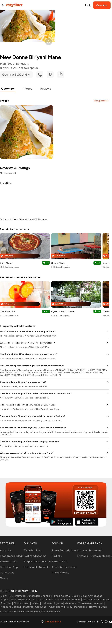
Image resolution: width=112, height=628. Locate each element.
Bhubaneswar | (22, 603)
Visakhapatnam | (92, 599)
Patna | (107, 599)
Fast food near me (35, 556)
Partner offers (9, 561)
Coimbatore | (63, 599)
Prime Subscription (64, 550)
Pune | (56, 595)
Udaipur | (17, 606)
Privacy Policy (60, 572)
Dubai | (76, 595)
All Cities (102, 606)
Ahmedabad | (96, 595)
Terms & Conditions (64, 567)
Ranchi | (77, 599)
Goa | (84, 595)
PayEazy (57, 556)
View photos (100, 101)
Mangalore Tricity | (85, 606)
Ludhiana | (48, 603)
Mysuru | (59, 603)
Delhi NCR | (7, 595)
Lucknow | (39, 599)
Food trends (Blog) (11, 556)
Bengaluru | (33, 595)
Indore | (36, 603)
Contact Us (7, 572)
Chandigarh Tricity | (61, 606)
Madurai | (28, 606)
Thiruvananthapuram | (91, 603)
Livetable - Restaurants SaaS (94, 556)
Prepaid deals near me (37, 561)
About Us (5, 550)
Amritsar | (7, 603)
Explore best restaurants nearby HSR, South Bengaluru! (30, 611)
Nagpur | (6, 606)
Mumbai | (20, 595)
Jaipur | (5, 599)
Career (4, 578)
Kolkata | (66, 595)
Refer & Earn (59, 561)
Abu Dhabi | (42, 606)
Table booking (32, 550)
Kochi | (50, 599)
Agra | (13, 599)
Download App (9, 567)
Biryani (4, 68)
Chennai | (46, 595)
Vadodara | (71, 603)
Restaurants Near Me (36, 567)
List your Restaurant (89, 550)
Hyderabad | (25, 599)
